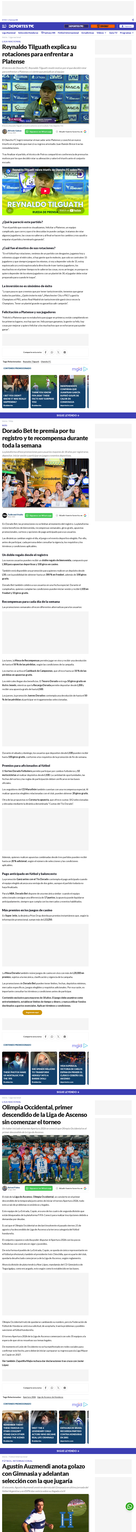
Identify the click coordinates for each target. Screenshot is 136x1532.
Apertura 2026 (29, 1397)
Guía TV (113, 32)
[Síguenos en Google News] (64, 352)
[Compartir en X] (58, 352)
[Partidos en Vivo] (76, 26)
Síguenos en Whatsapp (41, 131)
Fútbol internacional (18, 1456)
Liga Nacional (9, 32)
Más (11, 421)
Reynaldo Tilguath (31, 361)
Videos (100, 32)
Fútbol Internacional (68, 32)
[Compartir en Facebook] (45, 352)
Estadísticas (88, 32)
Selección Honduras (28, 32)
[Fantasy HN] (103, 26)
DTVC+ (5, 20)
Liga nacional (15, 37)
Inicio (4, 37)
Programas (125, 32)
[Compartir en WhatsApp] (52, 352)
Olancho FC (46, 361)
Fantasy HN (13, 20)
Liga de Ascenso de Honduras (50, 1397)
